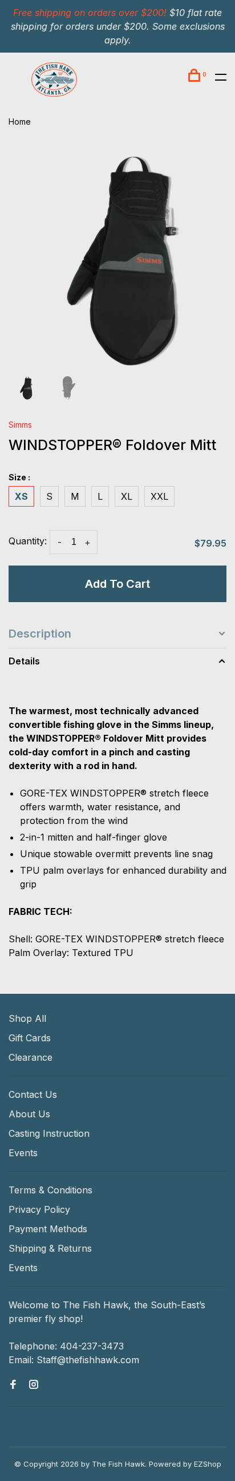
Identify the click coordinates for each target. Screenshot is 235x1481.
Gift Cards (30, 1038)
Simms (20, 424)
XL (126, 496)
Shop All (27, 1018)
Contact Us (33, 1094)
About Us (29, 1114)
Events (23, 1152)
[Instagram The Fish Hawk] (33, 1385)
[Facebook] (13, 1385)
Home (20, 121)
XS (21, 496)
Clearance (30, 1057)
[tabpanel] (117, 257)
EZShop (207, 1463)
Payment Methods (48, 1229)
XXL (159, 496)
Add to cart (117, 584)
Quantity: (28, 541)
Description (40, 633)
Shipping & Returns (50, 1248)
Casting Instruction (49, 1133)
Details (24, 661)
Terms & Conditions (50, 1190)
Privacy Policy (39, 1209)
